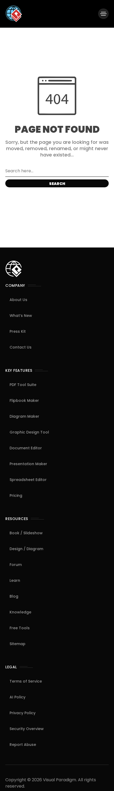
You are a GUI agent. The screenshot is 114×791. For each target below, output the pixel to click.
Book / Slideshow (26, 533)
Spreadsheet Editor (28, 479)
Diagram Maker (24, 416)
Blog (14, 596)
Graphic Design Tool (29, 432)
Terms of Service (26, 681)
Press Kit (18, 331)
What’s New (21, 315)
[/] (103, 13)
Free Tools (20, 628)
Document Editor (26, 448)
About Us (18, 299)
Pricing (16, 495)
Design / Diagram (26, 548)
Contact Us (21, 347)
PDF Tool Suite (23, 384)
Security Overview (27, 728)
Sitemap (17, 643)
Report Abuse (23, 744)
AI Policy (17, 697)
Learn (15, 580)
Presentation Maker (28, 463)
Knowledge (20, 612)
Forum (16, 564)
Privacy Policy (23, 713)
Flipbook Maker (24, 400)
